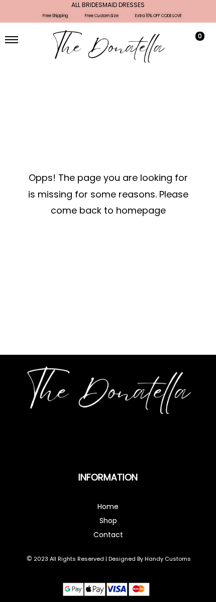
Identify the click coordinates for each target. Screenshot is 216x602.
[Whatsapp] (121, 443)
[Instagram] (94, 443)
